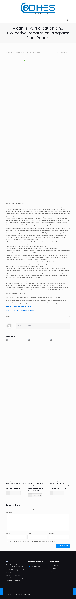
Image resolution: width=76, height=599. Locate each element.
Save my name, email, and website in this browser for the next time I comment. (32, 541)
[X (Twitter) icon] (59, 594)
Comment (10, 512)
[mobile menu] (7, 20)
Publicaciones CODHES (23, 52)
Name (8, 533)
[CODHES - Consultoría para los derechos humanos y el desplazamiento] (38, 9)
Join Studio (27, 594)
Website (51, 533)
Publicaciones (35, 567)
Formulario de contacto (13, 580)
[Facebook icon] (63, 594)
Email (29, 533)
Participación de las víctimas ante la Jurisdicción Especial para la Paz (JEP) (60, 486)
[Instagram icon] (57, 594)
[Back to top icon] (68, 594)
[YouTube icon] (61, 594)
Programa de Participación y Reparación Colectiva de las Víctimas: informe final (16, 486)
